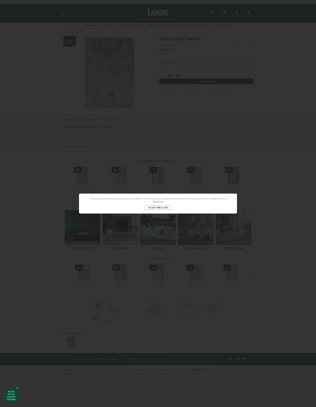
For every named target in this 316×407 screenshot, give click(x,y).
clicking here (158, 201)
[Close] (17, 388)
